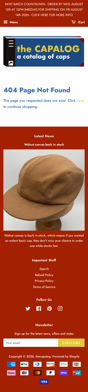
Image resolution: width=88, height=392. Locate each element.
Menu (13, 22)
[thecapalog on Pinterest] (49, 309)
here (80, 100)
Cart (81, 22)
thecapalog (43, 356)
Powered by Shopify (65, 356)
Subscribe (71, 343)
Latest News (44, 136)
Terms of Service (44, 287)
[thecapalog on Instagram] (60, 309)
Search (44, 269)
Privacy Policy (44, 280)
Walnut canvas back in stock (44, 144)
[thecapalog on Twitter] (27, 309)
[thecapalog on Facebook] (38, 309)
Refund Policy (44, 275)
